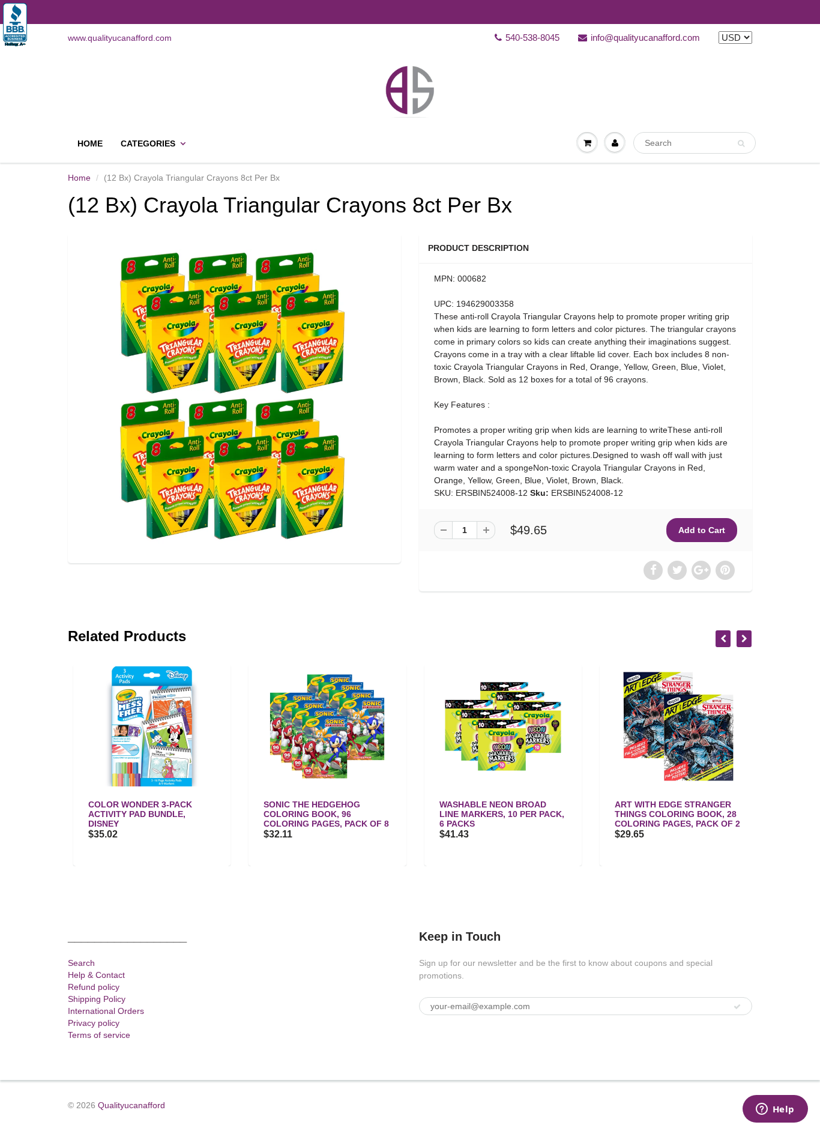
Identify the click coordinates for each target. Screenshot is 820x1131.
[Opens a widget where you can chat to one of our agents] (775, 1110)
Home (90, 143)
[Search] (741, 143)
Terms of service (99, 1035)
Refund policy (93, 987)
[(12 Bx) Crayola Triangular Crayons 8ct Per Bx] (234, 396)
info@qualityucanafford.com (645, 37)
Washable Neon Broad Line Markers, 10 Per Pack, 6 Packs (496, 814)
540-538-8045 (532, 37)
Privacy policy (93, 1023)
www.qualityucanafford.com (120, 38)
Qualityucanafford (131, 1105)
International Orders (106, 1011)
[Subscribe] (737, 1006)
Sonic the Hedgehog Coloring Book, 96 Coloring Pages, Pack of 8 (321, 814)
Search (81, 963)
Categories (148, 143)
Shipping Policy (96, 999)
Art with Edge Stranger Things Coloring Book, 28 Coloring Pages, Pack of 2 (672, 814)
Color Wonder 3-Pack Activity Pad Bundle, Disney (135, 814)
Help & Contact (96, 975)
